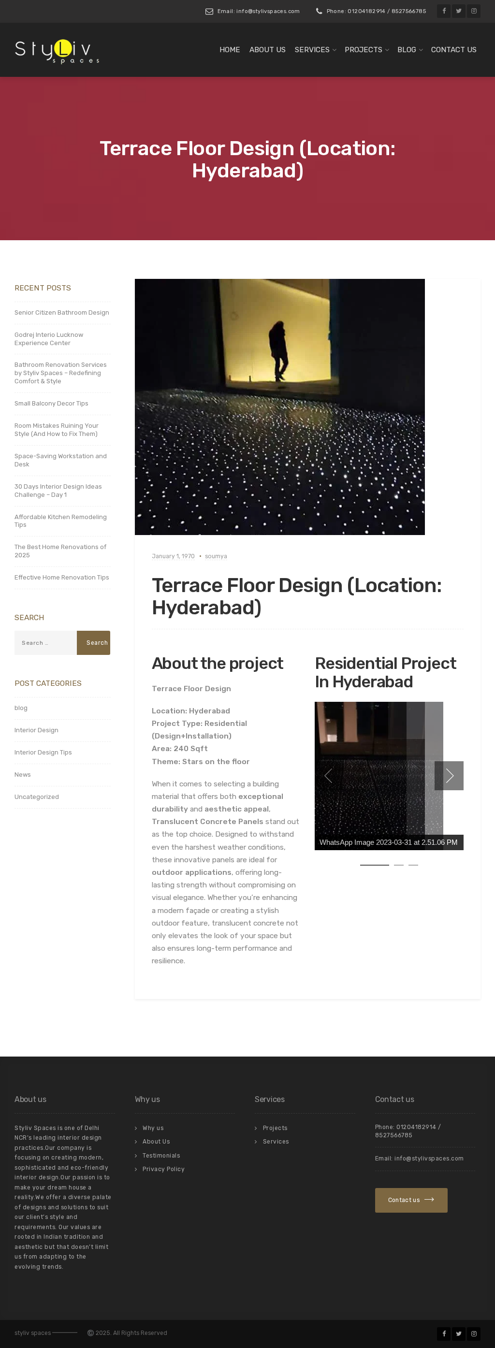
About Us (267, 49)
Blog (406, 49)
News (23, 774)
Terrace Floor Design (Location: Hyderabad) (296, 596)
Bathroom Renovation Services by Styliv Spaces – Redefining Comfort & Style (61, 373)
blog (21, 707)
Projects (363, 49)
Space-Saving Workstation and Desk (61, 460)
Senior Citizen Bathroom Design (62, 312)
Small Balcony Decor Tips (51, 403)
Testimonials (161, 1155)
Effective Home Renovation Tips (62, 577)
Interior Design (36, 730)
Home (229, 49)
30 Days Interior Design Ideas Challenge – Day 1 (58, 490)
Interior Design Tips (43, 752)
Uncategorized (37, 796)
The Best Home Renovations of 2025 (60, 551)
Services (312, 49)
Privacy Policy (164, 1169)
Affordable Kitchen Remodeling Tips (61, 521)
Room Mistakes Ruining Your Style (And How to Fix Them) (57, 429)
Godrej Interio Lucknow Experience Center (49, 339)
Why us (153, 1128)
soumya (216, 556)
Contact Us (454, 49)
